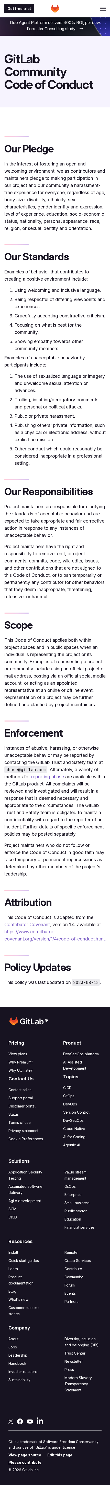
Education (72, 1219)
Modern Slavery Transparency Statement (78, 1384)
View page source (24, 1455)
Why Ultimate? (20, 1070)
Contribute (73, 1269)
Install (13, 1252)
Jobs (12, 1347)
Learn (13, 1269)
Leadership (17, 1355)
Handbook (17, 1363)
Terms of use (19, 1122)
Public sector (75, 1211)
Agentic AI (71, 1145)
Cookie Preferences (25, 1139)
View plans (17, 1054)
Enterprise (73, 1194)
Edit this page (59, 1455)
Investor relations (23, 1371)
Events (70, 1293)
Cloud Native (74, 1128)
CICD (67, 1087)
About (13, 1339)
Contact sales (19, 1090)
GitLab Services (77, 1260)
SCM (12, 1209)
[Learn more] (80, 29)
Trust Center (74, 1353)
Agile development (24, 1201)
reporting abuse (47, 776)
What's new (18, 1299)
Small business (77, 1203)
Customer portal (22, 1106)
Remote (71, 1252)
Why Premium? (20, 1062)
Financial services (79, 1227)
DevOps (70, 1104)
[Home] (55, 9)
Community (73, 1277)
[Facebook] (20, 1420)
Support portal (20, 1098)
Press (69, 1369)
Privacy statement (23, 1130)
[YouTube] (30, 1421)
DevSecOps (73, 1120)
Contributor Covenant (27, 924)
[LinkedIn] (40, 1420)
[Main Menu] (103, 9)
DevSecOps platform (81, 1054)
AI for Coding (74, 1137)
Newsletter (73, 1361)
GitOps (68, 1096)
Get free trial (19, 8)
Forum (69, 1285)
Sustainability (19, 1380)
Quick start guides (23, 1260)
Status (13, 1114)
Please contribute (24, 1462)
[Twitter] (10, 1421)
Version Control (76, 1112)
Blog (12, 1291)
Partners (71, 1301)
